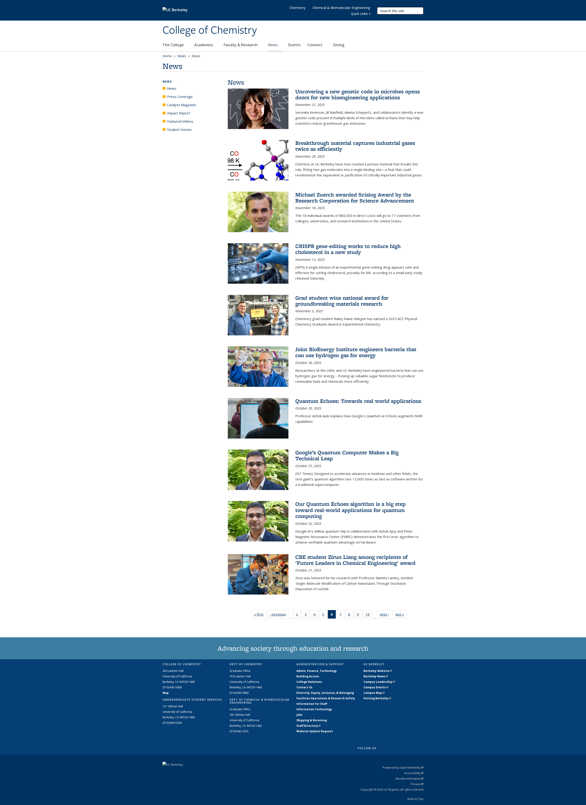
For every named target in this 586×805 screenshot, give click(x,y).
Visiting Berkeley (377, 698)
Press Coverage (180, 96)
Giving (338, 44)
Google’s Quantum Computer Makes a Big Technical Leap (347, 455)
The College (174, 44)
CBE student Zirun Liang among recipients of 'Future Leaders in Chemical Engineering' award (355, 559)
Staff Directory (308, 726)
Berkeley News (376, 676)
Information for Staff (311, 704)
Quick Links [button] (359, 13)
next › (386, 614)
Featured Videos (180, 121)
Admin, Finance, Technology (316, 671)
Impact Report (178, 113)
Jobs (299, 715)
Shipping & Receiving (311, 720)
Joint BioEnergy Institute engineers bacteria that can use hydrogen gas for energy (355, 352)
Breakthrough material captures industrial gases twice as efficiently (355, 145)
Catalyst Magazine (181, 104)
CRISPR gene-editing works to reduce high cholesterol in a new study (348, 249)
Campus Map (374, 693)
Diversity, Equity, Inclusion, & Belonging (325, 693)
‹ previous (279, 614)
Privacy (417, 784)
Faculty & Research (241, 44)
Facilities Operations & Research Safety (325, 698)
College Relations (309, 682)
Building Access (307, 676)
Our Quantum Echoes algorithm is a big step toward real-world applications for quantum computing (350, 510)
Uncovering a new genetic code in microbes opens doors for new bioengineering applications (357, 94)
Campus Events (376, 687)
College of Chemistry (210, 30)
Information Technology (314, 709)
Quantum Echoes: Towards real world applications (358, 400)
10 (369, 615)
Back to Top (415, 799)
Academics (204, 44)
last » (401, 614)
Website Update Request (314, 731)
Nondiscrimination (409, 778)
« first (260, 614)
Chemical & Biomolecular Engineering (341, 7)
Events (294, 44)
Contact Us (304, 687)
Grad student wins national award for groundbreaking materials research (341, 300)
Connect (315, 44)
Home (167, 56)
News (273, 44)
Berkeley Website (378, 671)
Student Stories (179, 129)
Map (166, 693)
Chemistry (298, 7)
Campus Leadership (379, 682)
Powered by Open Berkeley (403, 767)
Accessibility (413, 773)
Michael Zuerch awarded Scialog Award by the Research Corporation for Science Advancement (354, 197)
